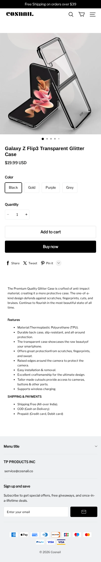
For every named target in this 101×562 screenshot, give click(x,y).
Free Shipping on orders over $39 (50, 4)
